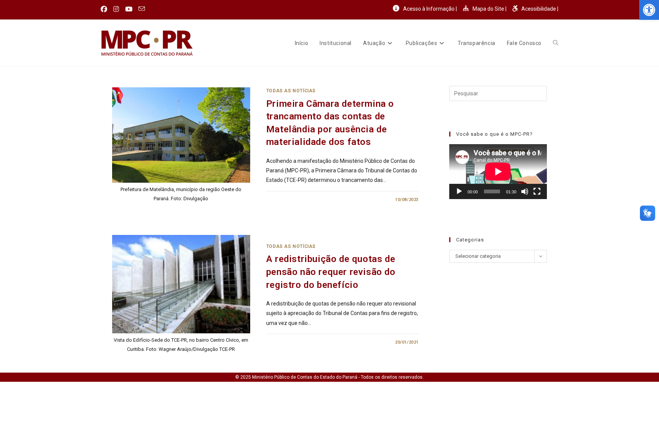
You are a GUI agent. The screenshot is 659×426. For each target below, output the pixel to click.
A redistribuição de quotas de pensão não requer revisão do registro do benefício (330, 272)
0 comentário (289, 199)
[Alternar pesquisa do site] (555, 43)
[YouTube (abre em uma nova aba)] (128, 9)
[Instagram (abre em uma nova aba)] (116, 9)
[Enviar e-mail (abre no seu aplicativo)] (141, 9)
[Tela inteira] (537, 191)
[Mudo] (525, 191)
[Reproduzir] (459, 191)
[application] (498, 171)
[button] (649, 10)
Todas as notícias (291, 90)
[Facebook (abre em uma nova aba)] (105, 9)
